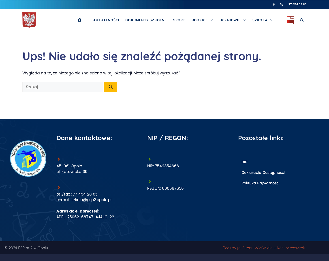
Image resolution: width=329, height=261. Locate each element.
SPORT (179, 20)
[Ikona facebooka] (276, 4)
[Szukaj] (110, 87)
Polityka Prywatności (260, 183)
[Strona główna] (82, 20)
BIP (244, 162)
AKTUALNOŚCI (106, 20)
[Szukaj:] (63, 87)
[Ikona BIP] (290, 20)
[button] (302, 20)
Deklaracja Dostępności (263, 172)
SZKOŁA (259, 20)
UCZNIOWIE (230, 20)
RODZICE (200, 20)
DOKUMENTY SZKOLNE (146, 20)
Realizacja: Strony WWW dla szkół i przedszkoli (264, 247)
